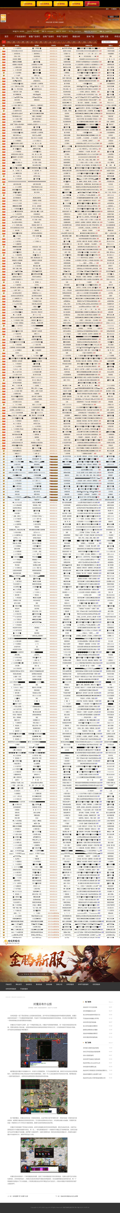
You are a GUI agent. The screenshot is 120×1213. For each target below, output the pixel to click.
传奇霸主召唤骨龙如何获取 (91, 1048)
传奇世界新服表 (11, 989)
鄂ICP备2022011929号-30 (82, 1207)
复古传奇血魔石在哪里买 (90, 1026)
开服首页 (9, 984)
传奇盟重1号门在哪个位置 (20, 1196)
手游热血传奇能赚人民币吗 (91, 1018)
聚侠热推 (39, 984)
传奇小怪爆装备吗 (88, 1055)
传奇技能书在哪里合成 (89, 1067)
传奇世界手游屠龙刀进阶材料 (91, 1059)
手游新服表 (24, 989)
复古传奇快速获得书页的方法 (91, 1015)
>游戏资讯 (19, 997)
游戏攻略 (49, 984)
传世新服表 (96, 984)
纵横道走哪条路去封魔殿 (90, 1030)
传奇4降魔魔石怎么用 (89, 1011)
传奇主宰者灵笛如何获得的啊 (91, 1052)
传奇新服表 (70, 984)
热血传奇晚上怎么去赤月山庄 (91, 1063)
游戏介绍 (59, 984)
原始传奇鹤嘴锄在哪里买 (90, 1033)
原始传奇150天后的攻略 (90, 1007)
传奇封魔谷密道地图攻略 (90, 1037)
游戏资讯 (29, 984)
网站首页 (19, 984)
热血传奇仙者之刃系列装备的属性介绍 (94, 1078)
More (110, 1002)
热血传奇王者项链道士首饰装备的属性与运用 (95, 1070)
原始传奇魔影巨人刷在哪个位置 (92, 1074)
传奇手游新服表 (83, 984)
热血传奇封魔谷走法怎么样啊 (69, 1196)
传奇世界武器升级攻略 (89, 1022)
